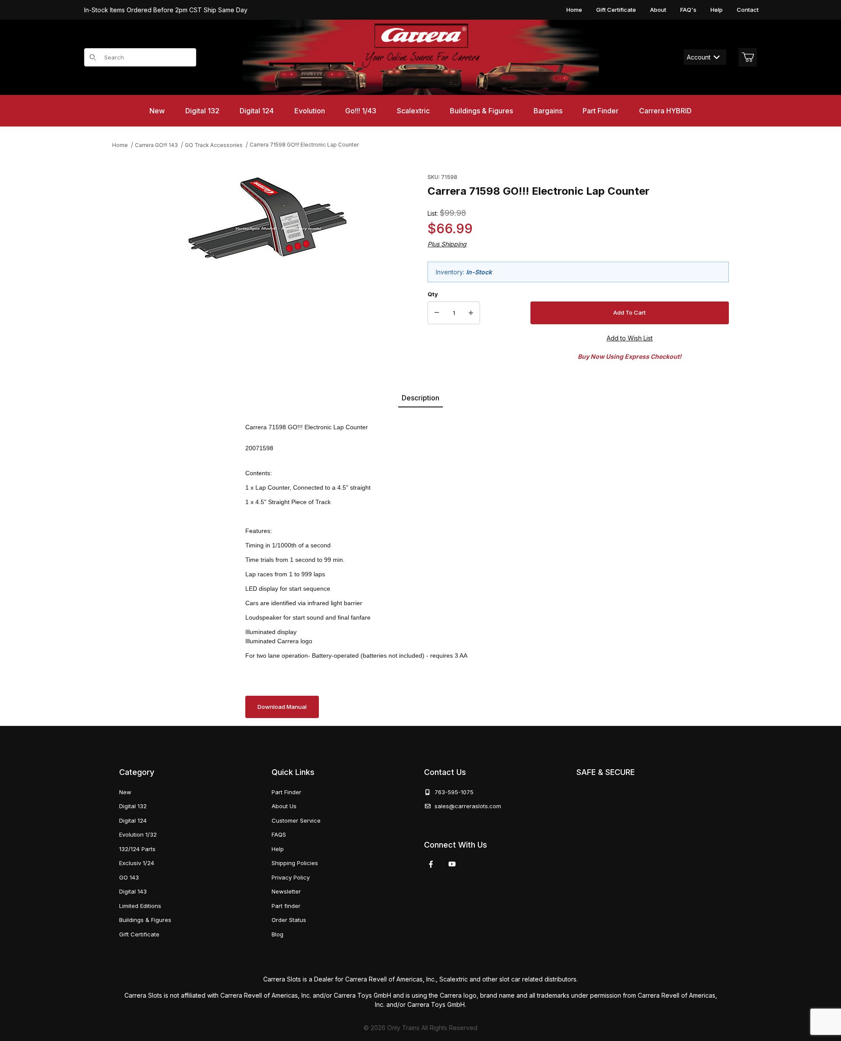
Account (698, 57)
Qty (433, 294)
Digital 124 (133, 820)
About (658, 9)
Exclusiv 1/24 (136, 862)
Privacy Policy (291, 877)
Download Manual (282, 706)
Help (716, 9)
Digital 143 (133, 891)
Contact (748, 9)
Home (574, 9)
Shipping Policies (295, 862)
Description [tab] (420, 397)
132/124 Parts (137, 848)
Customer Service (296, 820)
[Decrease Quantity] (436, 313)
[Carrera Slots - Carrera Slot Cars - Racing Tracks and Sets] (420, 57)
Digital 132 (133, 806)
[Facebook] (431, 864)
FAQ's (688, 9)
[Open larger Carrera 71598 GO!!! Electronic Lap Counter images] (267, 218)
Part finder (286, 905)
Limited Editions (140, 905)
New (125, 792)
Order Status (289, 919)
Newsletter (286, 891)
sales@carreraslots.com (468, 806)
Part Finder (286, 792)
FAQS (279, 834)
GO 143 (129, 877)
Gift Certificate (616, 9)
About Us (284, 806)
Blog (277, 934)
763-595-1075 (452, 792)
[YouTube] (452, 864)
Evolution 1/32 (138, 834)
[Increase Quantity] (471, 313)
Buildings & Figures (145, 919)
